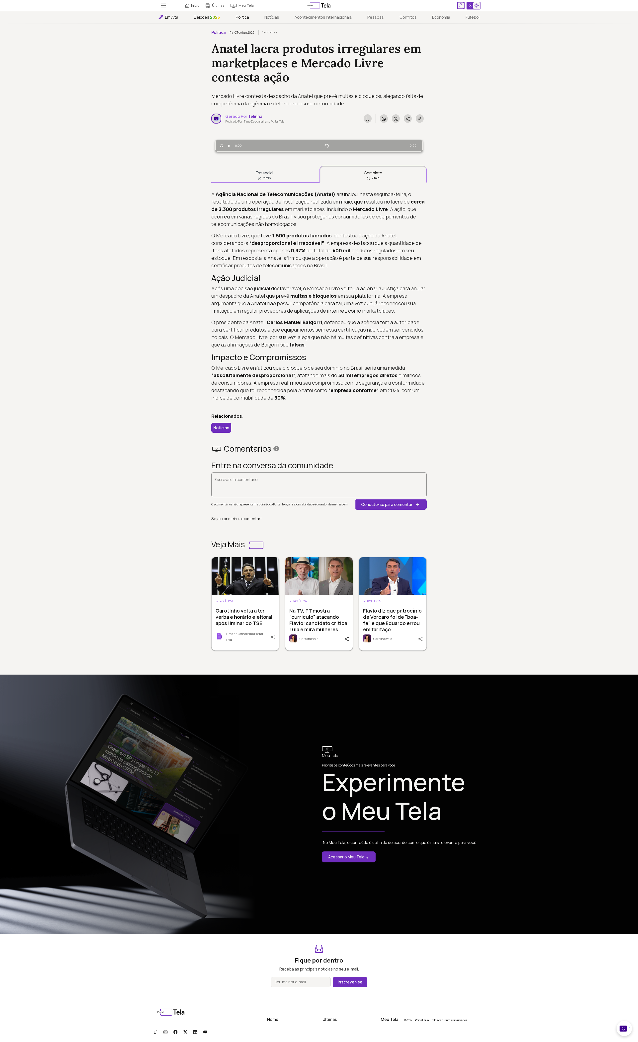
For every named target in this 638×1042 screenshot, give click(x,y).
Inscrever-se (350, 982)
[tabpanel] (319, 296)
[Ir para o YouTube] (205, 1032)
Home (272, 1019)
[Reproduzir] (229, 145)
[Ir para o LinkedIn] (195, 1032)
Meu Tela (246, 5)
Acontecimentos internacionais (323, 17)
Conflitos (408, 17)
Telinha (255, 116)
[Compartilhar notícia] (408, 118)
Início (195, 5)
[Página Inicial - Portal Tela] (319, 5)
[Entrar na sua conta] (461, 5)
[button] (391, 504)
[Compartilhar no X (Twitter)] (396, 118)
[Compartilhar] (272, 636)
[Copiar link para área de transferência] (420, 118)
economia (441, 17)
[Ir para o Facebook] (175, 1032)
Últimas (218, 5)
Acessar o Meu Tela (346, 857)
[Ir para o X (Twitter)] (185, 1032)
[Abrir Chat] (624, 1028)
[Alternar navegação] (163, 5)
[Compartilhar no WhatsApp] (384, 118)
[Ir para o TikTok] (156, 1032)
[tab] (264, 174)
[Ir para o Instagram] (165, 1032)
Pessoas (375, 17)
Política (242, 17)
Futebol (472, 17)
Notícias (271, 17)
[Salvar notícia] (368, 118)
